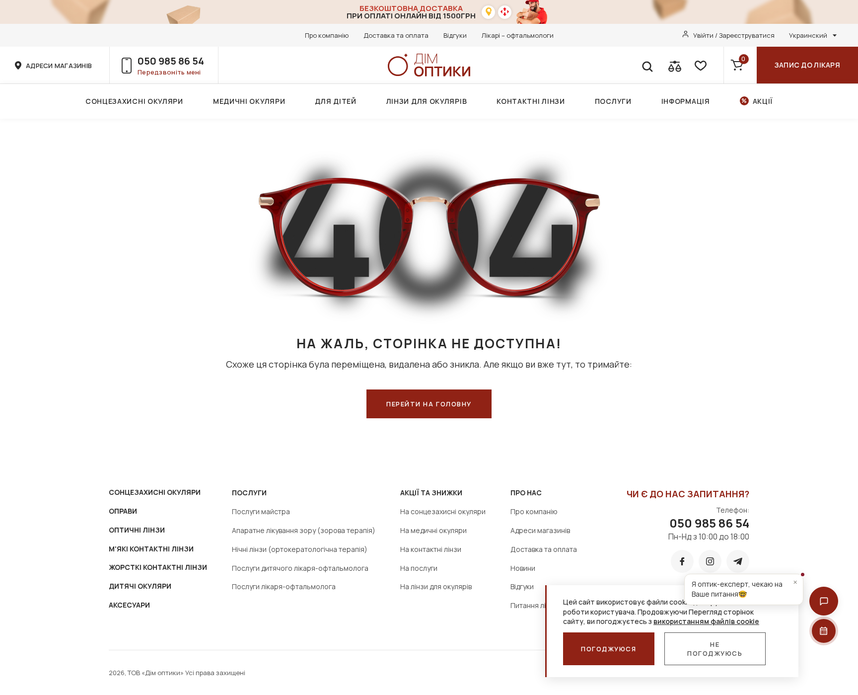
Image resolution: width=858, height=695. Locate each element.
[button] (823, 601)
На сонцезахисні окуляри (443, 511)
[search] (647, 65)
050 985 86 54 (171, 61)
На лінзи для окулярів (436, 586)
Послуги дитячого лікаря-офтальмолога (300, 568)
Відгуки (455, 35)
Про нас (526, 492)
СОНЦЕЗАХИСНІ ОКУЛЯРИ (155, 492)
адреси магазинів (59, 65)
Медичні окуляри (249, 101)
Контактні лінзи (531, 101)
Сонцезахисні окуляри (134, 101)
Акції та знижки (431, 492)
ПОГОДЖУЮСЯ (609, 648)
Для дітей (335, 101)
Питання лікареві (538, 605)
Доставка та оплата (396, 35)
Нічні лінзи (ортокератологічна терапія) (299, 549)
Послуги (613, 101)
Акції (763, 101)
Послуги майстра (261, 511)
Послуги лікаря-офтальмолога (284, 586)
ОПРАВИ (123, 511)
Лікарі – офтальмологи (518, 35)
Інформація (685, 101)
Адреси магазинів (540, 530)
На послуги (418, 568)
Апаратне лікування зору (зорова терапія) (303, 530)
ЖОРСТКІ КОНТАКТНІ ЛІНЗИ (158, 567)
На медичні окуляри (433, 530)
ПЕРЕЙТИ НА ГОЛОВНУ (429, 403)
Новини (522, 568)
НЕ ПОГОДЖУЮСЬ (715, 649)
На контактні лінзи (430, 549)
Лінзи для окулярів (426, 101)
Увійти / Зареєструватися (734, 35)
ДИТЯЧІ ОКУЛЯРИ (140, 586)
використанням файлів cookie (706, 621)
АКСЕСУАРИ (129, 605)
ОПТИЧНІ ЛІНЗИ (137, 530)
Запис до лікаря (807, 65)
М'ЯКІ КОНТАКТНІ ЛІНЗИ (151, 548)
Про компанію (327, 35)
